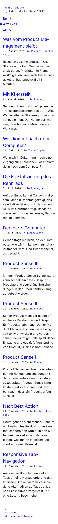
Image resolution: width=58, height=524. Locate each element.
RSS (5, 509)
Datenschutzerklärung (18, 516)
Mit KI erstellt (17, 94)
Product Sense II (20, 303)
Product (36, 51)
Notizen (10, 19)
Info (7, 29)
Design (38, 411)
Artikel (10, 24)
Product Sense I (19, 357)
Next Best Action (20, 406)
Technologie (38, 99)
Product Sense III (20, 263)
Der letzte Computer (24, 227)
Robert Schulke (13, 7)
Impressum (9, 512)
